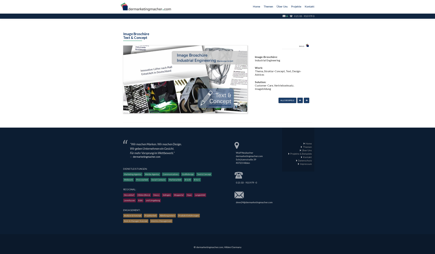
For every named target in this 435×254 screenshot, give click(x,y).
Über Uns (282, 6)
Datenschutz (305, 160)
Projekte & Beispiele (301, 153)
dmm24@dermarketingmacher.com (254, 202)
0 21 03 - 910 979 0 (304, 16)
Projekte (296, 6)
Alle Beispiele (287, 100)
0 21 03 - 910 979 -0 (246, 182)
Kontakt (309, 6)
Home (256, 6)
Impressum (306, 163)
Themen (268, 6)
